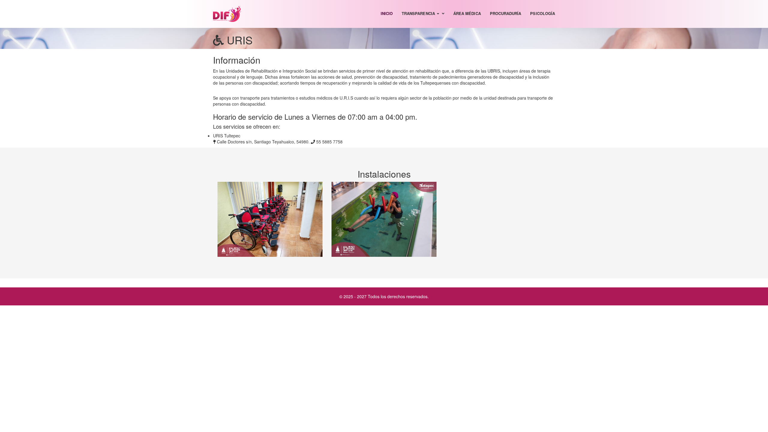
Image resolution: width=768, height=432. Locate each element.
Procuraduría (505, 13)
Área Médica (467, 13)
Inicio (387, 13)
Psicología (542, 13)
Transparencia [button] (419, 13)
